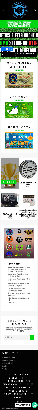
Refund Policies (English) (8, 360)
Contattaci (4, 366)
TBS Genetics (8, 408)
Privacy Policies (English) (8, 357)
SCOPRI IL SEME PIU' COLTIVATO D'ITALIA (24, 54)
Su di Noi (4, 369)
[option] (19, 45)
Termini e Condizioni (7, 363)
